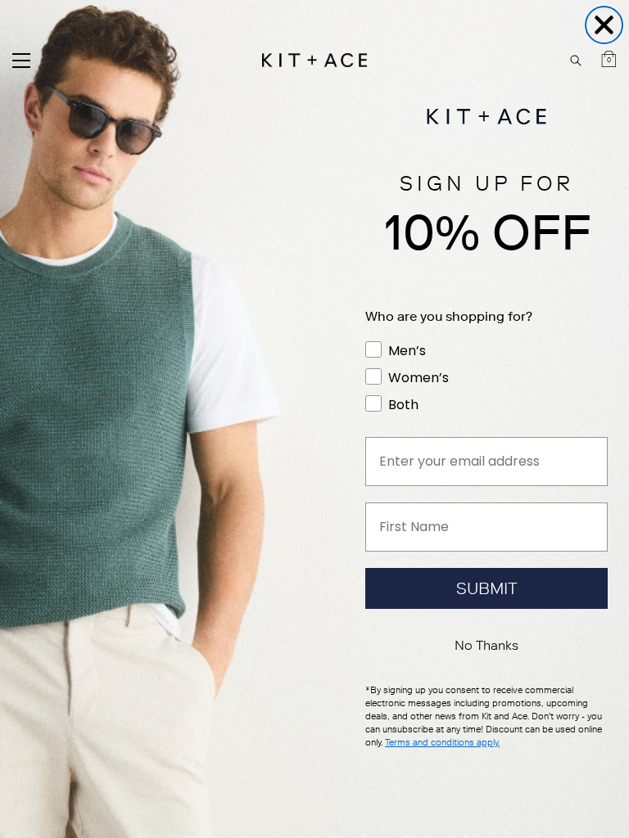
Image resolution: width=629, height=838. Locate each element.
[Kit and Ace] (314, 60)
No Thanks (486, 645)
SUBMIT (487, 588)
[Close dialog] (604, 25)
